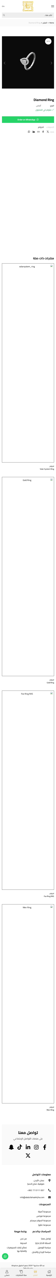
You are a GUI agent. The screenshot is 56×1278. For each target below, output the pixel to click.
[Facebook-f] (45, 1147)
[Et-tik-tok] (19, 1147)
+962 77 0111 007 (35, 1190)
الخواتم (41, 127)
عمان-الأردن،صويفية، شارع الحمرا (35, 1182)
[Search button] (4, 15)
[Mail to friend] (38, 132)
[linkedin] (33, 132)
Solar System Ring (47, 469)
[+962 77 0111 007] (49, 1190)
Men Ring (50, 1110)
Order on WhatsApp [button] (26, 120)
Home (51, 23)
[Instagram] (36, 1147)
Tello (25, 1268)
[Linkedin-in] (28, 1147)
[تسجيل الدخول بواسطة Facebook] (43, 132)
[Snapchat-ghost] (11, 1147)
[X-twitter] (28, 1155)
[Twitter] (47, 132)
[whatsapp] (29, 132)
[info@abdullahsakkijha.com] (49, 1197)
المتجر (45, 23)
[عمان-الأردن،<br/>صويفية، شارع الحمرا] (49, 1180)
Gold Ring (50, 682)
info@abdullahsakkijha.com (32, 1197)
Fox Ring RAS (49, 896)
